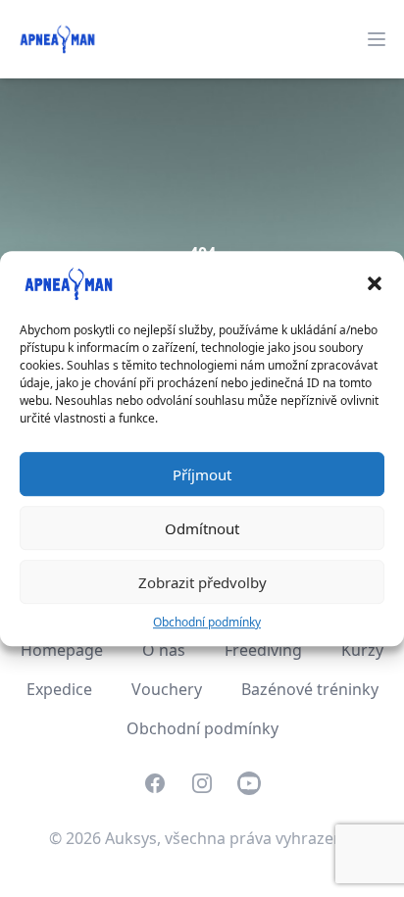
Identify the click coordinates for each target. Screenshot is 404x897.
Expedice (59, 689)
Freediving (263, 650)
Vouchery (166, 689)
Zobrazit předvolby (202, 582)
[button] (374, 283)
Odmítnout (202, 528)
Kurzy (362, 650)
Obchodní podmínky (207, 622)
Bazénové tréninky (310, 689)
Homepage (62, 650)
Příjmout (202, 474)
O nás (163, 650)
